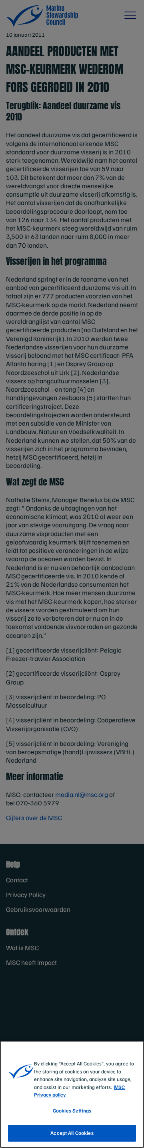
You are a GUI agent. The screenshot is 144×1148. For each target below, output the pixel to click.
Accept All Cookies (71, 1133)
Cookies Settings (72, 1110)
